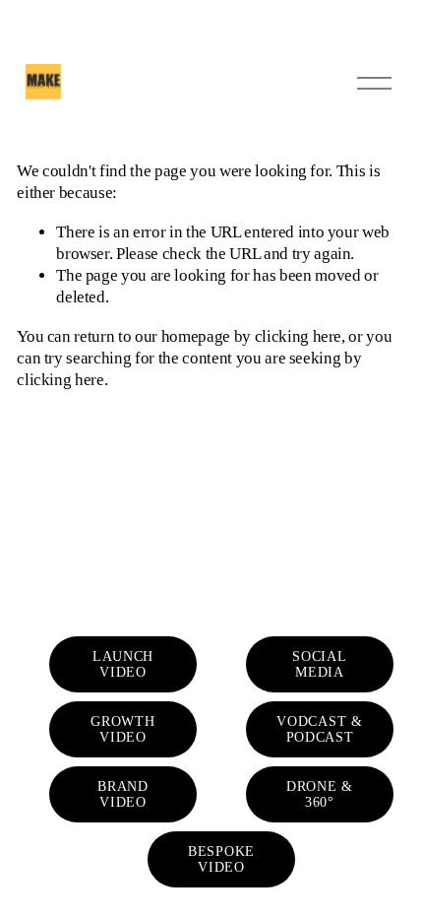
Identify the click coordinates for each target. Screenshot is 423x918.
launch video (122, 664)
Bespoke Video (221, 859)
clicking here (298, 336)
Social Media (319, 664)
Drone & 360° (319, 794)
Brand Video (122, 794)
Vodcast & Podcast (319, 729)
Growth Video (122, 729)
